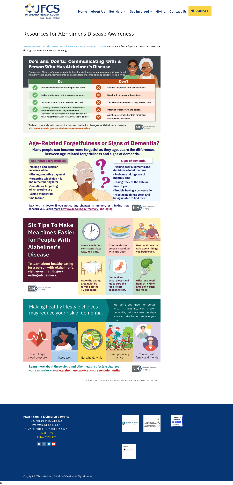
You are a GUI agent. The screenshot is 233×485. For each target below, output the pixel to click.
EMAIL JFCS (46, 433)
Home (82, 11)
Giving (161, 11)
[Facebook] (39, 444)
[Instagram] (44, 444)
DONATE (202, 11)
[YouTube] (54, 444)
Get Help (115, 11)
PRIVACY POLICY (46, 437)
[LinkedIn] (49, 444)
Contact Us (178, 11)
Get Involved (139, 11)
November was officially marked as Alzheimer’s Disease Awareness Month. (64, 46)
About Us (98, 11)
